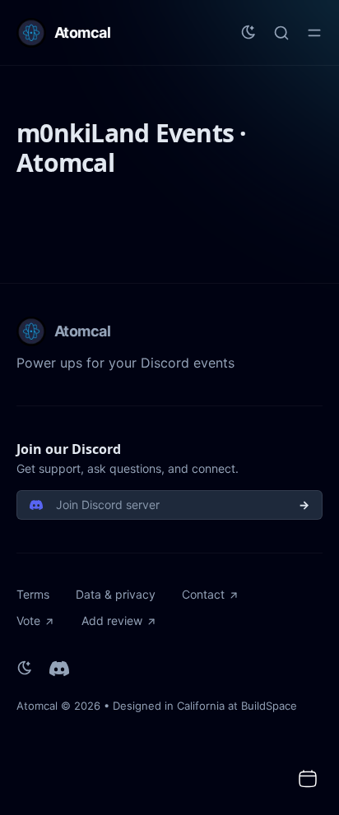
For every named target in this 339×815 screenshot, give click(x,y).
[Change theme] (248, 33)
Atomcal (37, 705)
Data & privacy (116, 594)
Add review (111, 620)
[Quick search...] (281, 33)
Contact (203, 594)
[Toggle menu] (314, 33)
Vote (28, 620)
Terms (32, 594)
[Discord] (59, 668)
